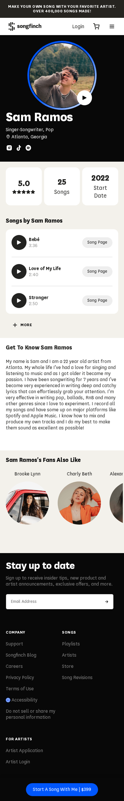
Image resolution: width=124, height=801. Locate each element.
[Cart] (96, 26)
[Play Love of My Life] (19, 271)
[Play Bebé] (19, 242)
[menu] (111, 26)
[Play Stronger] (19, 300)
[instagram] (9, 147)
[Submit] (106, 601)
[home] (25, 26)
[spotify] (28, 147)
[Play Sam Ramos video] (84, 97)
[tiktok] (18, 147)
